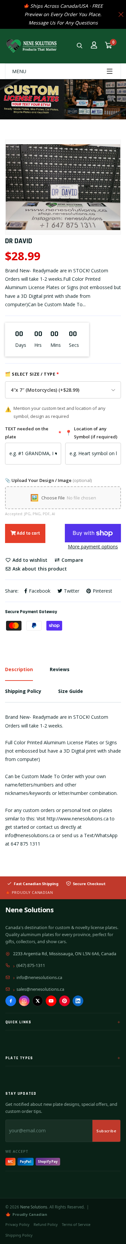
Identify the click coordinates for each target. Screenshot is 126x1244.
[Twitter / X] (37, 1000)
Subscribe (106, 1130)
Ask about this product (39, 568)
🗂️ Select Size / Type (32, 374)
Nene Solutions (29, 909)
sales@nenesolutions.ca (40, 989)
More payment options (93, 546)
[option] (63, 187)
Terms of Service (76, 1224)
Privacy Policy (17, 1224)
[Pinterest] (64, 1000)
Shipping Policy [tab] (23, 691)
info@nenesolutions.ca (39, 977)
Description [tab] (19, 669)
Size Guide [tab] (70, 691)
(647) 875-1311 (30, 965)
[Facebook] (10, 1000)
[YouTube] (51, 1000)
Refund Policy (46, 1224)
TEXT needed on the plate (33, 432)
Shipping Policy (19, 1235)
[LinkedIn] (78, 1000)
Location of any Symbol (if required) (91, 432)
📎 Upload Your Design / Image (48, 480)
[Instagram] (24, 1000)
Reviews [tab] (60, 669)
